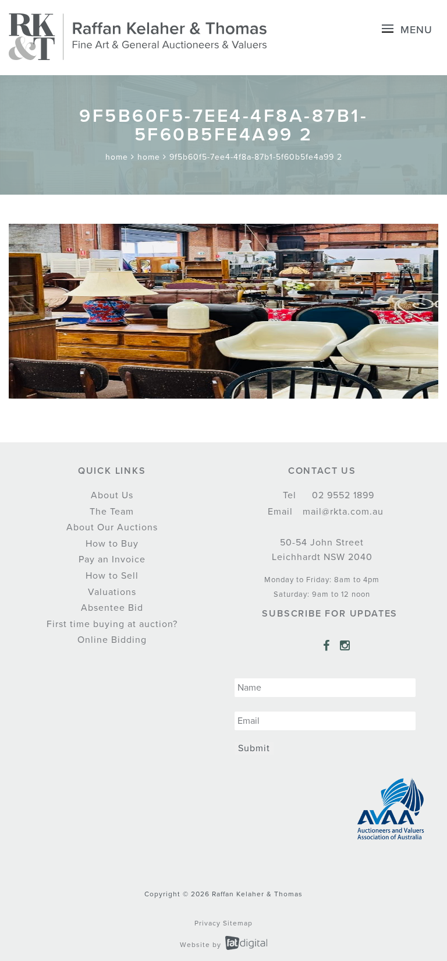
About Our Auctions (112, 527)
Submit (254, 748)
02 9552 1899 (341, 495)
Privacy (207, 923)
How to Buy (112, 544)
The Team (112, 512)
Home (116, 157)
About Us (112, 495)
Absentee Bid (112, 608)
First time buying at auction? (112, 624)
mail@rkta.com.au (342, 512)
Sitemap (238, 923)
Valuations (112, 592)
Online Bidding (112, 640)
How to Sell (112, 576)
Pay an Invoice (112, 559)
